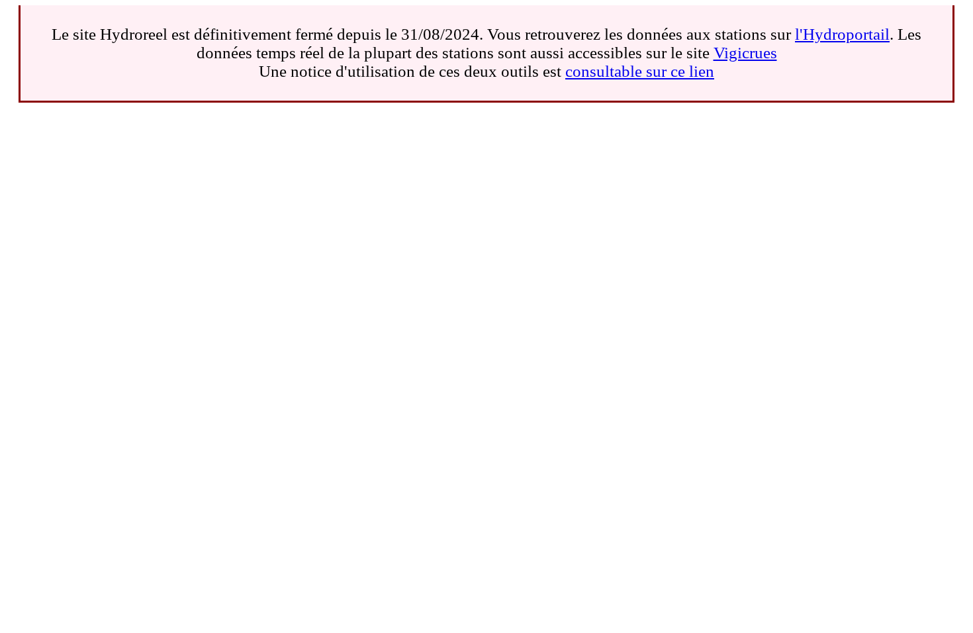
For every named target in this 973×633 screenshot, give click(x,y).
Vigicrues (745, 53)
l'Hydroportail (842, 34)
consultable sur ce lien (639, 71)
